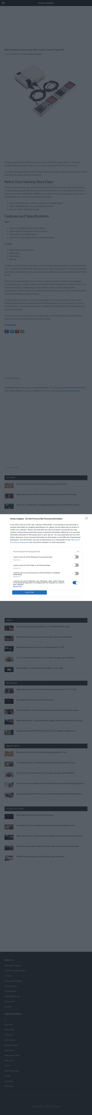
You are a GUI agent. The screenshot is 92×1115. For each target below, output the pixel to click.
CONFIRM (29, 592)
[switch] (76, 557)
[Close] (87, 519)
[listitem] (46, 551)
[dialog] (46, 557)
